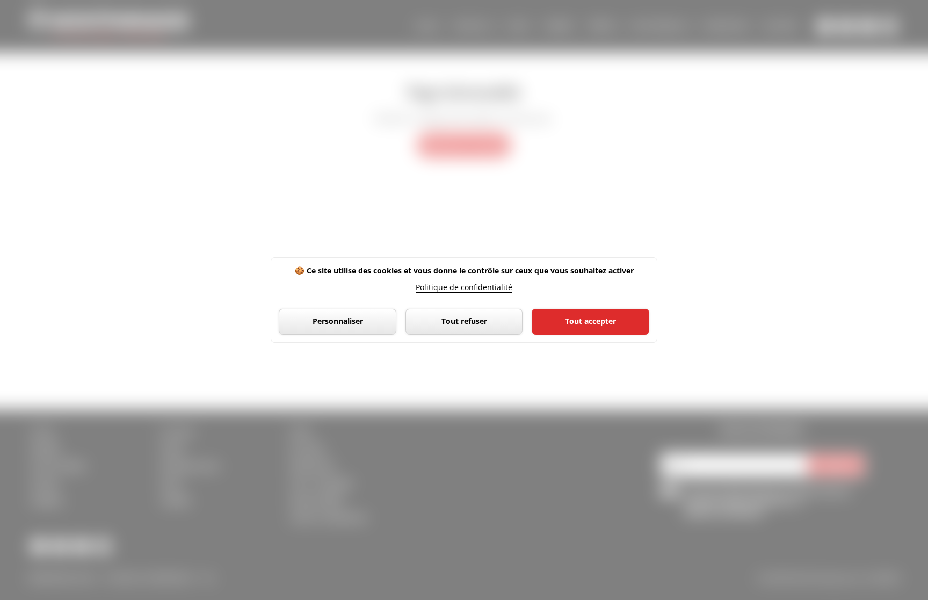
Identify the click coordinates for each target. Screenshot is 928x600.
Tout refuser (464, 321)
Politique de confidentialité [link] (464, 287)
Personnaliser (338, 321)
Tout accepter (590, 321)
